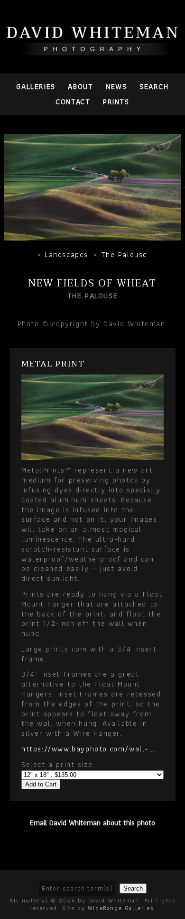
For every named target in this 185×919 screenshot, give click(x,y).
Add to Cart (40, 784)
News (116, 86)
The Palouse (124, 254)
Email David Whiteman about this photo (92, 823)
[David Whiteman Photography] (92, 50)
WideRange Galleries (120, 907)
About (80, 86)
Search (154, 86)
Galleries (35, 86)
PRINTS (116, 101)
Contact (73, 101)
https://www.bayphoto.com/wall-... (88, 749)
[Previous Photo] (2, 190)
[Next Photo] (92, 235)
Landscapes (66, 254)
